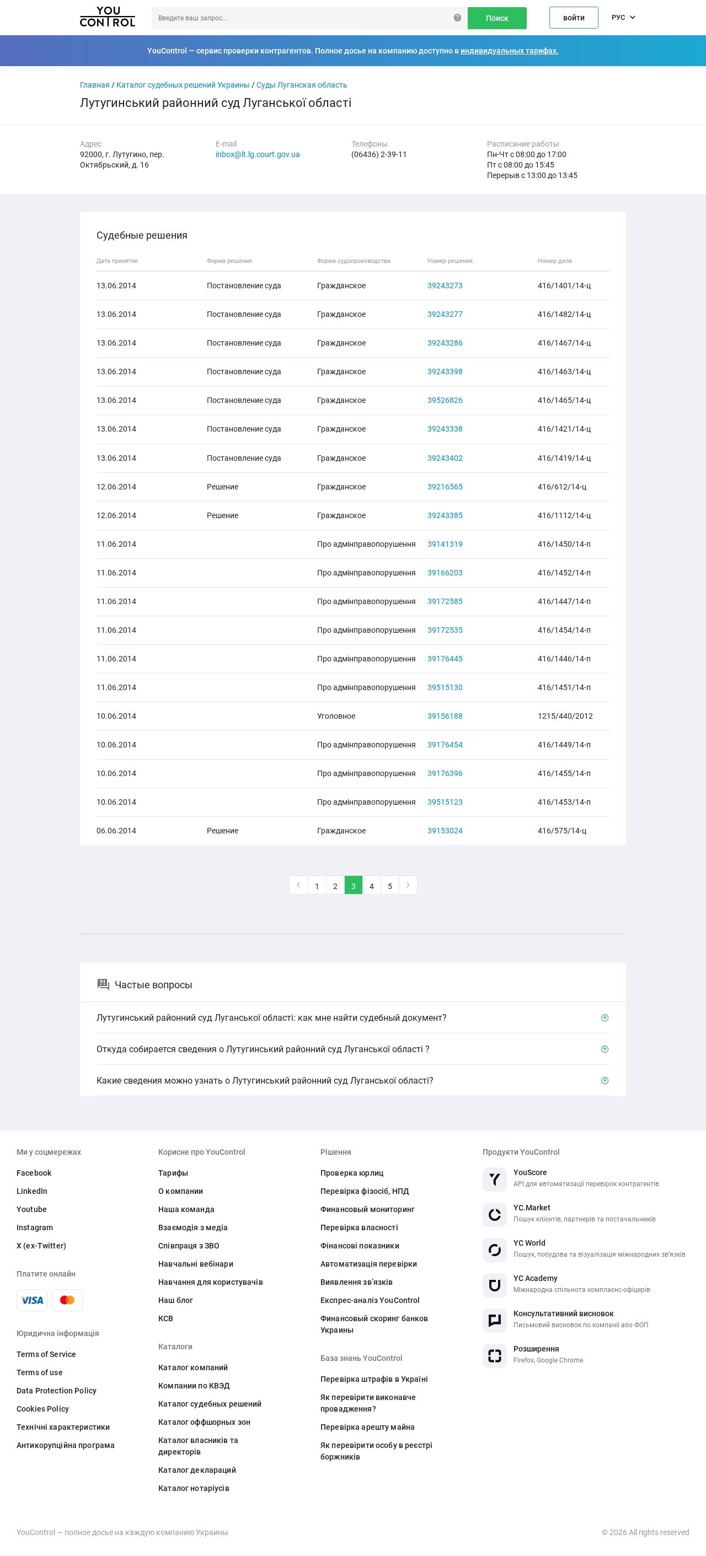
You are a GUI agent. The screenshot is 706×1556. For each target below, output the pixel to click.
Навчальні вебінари (195, 1263)
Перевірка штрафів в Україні (374, 1379)
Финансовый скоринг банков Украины (374, 1324)
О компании (180, 1191)
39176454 (445, 744)
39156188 (445, 716)
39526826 (445, 400)
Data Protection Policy (57, 1390)
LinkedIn (32, 1191)
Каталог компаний (193, 1367)
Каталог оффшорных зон (204, 1422)
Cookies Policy (43, 1408)
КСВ (165, 1318)
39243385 (445, 515)
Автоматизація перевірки (368, 1263)
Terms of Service (46, 1354)
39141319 (445, 544)
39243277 (445, 314)
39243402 (445, 458)
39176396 (445, 773)
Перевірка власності (359, 1227)
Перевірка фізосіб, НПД (364, 1191)
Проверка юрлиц (351, 1173)
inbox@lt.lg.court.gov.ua (258, 154)
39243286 (445, 342)
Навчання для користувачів (210, 1282)
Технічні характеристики (63, 1427)
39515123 (445, 802)
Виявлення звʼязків (356, 1282)
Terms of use (40, 1372)
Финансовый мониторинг (367, 1209)
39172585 (445, 601)
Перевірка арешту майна (367, 1427)
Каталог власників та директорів (198, 1446)
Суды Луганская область (301, 84)
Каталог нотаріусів (193, 1488)
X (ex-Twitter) (41, 1245)
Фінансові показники (359, 1245)
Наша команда (186, 1209)
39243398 (445, 371)
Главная (95, 84)
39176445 (445, 658)
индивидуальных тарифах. (510, 50)
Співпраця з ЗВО (189, 1245)
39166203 (445, 572)
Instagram (35, 1227)
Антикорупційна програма (66, 1445)
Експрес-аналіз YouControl (370, 1300)
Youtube (32, 1209)
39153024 (445, 830)
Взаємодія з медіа (193, 1227)
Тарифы (173, 1173)
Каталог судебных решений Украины (183, 84)
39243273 (445, 285)
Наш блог (175, 1300)
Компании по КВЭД (194, 1385)
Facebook (34, 1173)
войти (574, 17)
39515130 (445, 687)
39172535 (445, 630)
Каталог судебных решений (209, 1403)
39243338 (445, 428)
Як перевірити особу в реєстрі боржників (376, 1451)
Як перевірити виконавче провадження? (368, 1403)
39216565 (445, 486)
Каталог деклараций (197, 1470)
